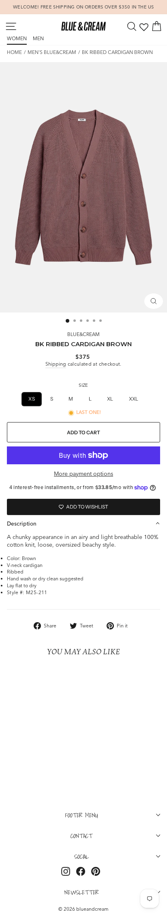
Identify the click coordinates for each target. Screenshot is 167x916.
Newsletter (81, 892)
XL (110, 399)
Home (14, 52)
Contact (81, 836)
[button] (83, 523)
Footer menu (81, 815)
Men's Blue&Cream (52, 52)
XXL (134, 399)
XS (31, 399)
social (81, 856)
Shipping (55, 364)
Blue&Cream (83, 334)
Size (83, 385)
